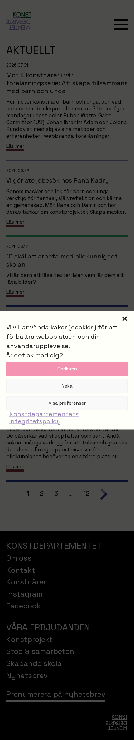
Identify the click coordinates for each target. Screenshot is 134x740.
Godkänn (67, 369)
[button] (125, 318)
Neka (67, 386)
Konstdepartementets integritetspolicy (44, 417)
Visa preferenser (67, 403)
